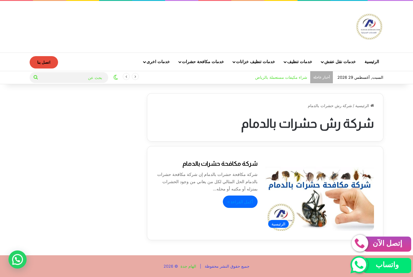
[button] (17, 259)
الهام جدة (187, 266)
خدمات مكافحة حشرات (203, 61)
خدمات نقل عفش (340, 61)
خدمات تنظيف (299, 61)
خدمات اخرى (158, 61)
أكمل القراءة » (240, 201)
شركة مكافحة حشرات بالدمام (220, 163)
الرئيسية (372, 61)
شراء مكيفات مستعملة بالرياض (281, 77)
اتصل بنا (43, 62)
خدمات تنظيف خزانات (255, 61)
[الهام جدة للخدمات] (369, 26)
